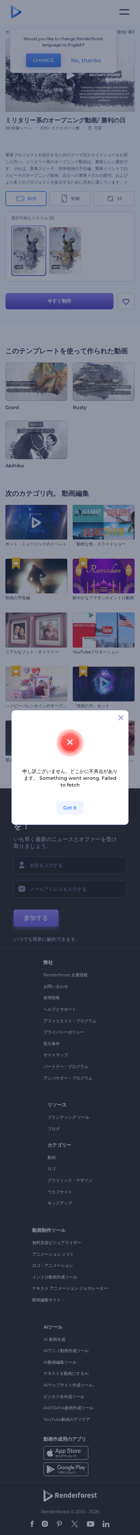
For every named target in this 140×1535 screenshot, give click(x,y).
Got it (70, 808)
